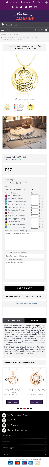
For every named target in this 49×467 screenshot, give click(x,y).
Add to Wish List (15, 296)
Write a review (31, 304)
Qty (32, 193)
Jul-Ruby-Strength (15, 213)
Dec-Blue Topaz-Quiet (16, 227)
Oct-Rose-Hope (14, 221)
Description (13, 320)
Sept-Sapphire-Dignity (16, 219)
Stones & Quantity (12, 193)
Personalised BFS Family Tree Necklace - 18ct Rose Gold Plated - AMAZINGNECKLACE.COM (13, 392)
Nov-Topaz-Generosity (16, 224)
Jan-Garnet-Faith (14, 196)
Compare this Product (34, 296)
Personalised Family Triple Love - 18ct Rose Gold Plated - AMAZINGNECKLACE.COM (36, 392)
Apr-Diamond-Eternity (16, 204)
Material (8, 186)
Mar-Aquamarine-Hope (17, 201)
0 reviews (19, 304)
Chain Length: (10, 180)
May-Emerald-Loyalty (16, 207)
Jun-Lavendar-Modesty (16, 210)
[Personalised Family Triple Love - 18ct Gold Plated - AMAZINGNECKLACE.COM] (24, 75)
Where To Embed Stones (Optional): (19, 231)
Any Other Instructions (13, 259)
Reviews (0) (36, 320)
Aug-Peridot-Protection (17, 216)
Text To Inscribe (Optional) (15, 252)
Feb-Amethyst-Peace (15, 198)
